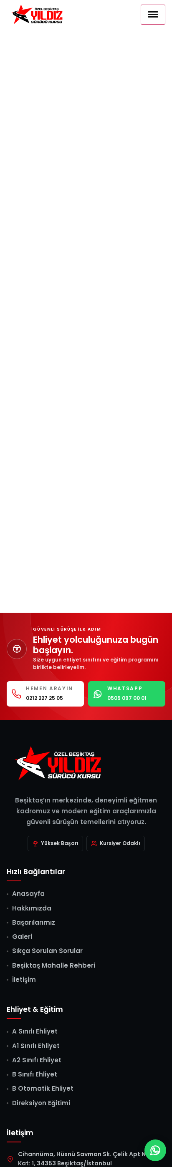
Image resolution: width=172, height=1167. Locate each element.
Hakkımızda (31, 908)
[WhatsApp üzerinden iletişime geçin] (155, 1150)
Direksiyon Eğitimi (41, 1103)
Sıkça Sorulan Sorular (47, 950)
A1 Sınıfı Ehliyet (36, 1045)
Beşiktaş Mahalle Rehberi (53, 965)
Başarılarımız (33, 922)
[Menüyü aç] (153, 15)
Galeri (22, 936)
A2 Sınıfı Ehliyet (36, 1060)
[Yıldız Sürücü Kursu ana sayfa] (86, 763)
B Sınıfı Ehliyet (34, 1074)
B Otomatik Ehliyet (42, 1088)
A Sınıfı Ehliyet (35, 1031)
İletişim (24, 979)
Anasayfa (28, 893)
